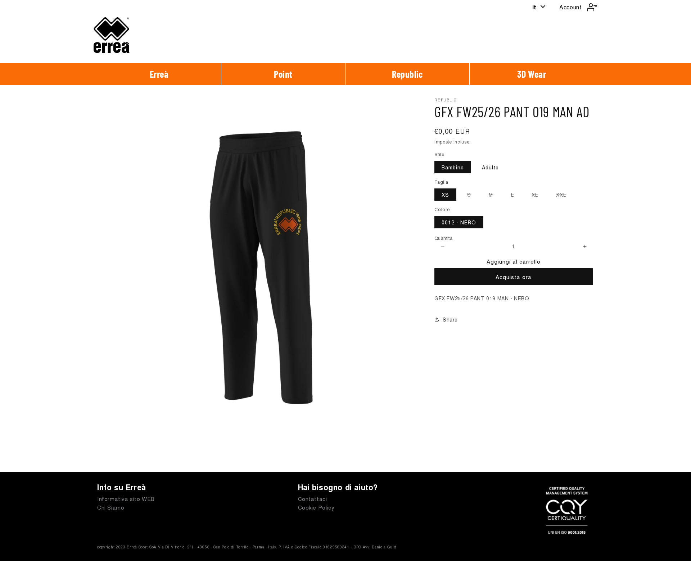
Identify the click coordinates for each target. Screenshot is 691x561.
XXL (564, 196)
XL (538, 196)
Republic (407, 73)
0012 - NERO (459, 222)
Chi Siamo (110, 507)
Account (570, 7)
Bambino (453, 167)
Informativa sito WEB (126, 498)
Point (283, 73)
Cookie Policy (316, 507)
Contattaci (312, 498)
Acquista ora (514, 276)
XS (445, 194)
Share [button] (450, 319)
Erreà (159, 73)
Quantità (443, 237)
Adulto (490, 167)
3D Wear (531, 73)
